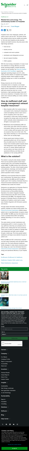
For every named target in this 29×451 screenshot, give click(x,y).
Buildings (6, 11)
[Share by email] (10, 30)
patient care (19, 260)
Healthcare (11, 11)
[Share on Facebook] (2, 30)
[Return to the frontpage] (8, 5)
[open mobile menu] (27, 5)
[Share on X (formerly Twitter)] (7, 30)
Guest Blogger (15, 26)
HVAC (13, 260)
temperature (15, 263)
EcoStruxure (4, 257)
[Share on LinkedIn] (5, 30)
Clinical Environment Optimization (10, 210)
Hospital (9, 260)
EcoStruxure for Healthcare (15, 257)
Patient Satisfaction (6, 263)
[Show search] (24, 5)
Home (2, 11)
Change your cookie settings (14, 444)
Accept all (14, 448)
